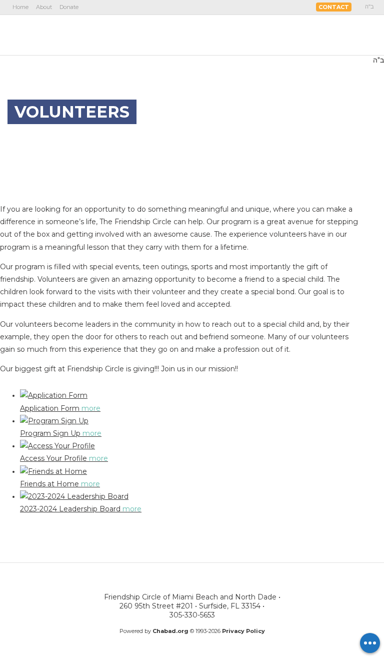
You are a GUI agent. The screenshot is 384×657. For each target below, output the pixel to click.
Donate (69, 7)
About (44, 7)
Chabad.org (170, 630)
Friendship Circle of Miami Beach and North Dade (69, 35)
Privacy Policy (243, 630)
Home (20, 7)
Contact (333, 7)
